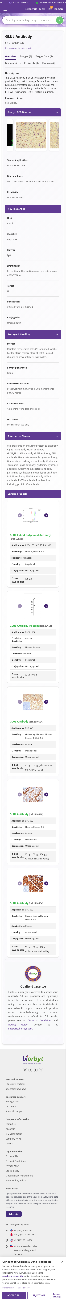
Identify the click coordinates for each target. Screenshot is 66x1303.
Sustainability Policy (16, 1180)
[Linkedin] (25, 1070)
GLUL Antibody (19, 721)
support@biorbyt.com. (20, 1028)
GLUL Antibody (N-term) (25, 625)
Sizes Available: (18, 580)
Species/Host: (18, 558)
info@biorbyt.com (19, 1224)
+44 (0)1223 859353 (24, 1234)
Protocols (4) (31, 63)
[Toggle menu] (5, 9)
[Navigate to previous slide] (20, 515)
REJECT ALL (39, 1295)
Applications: (18, 545)
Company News (13, 1138)
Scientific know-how (16, 1089)
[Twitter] (30, 1070)
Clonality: (16, 564)
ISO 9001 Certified (19, 3)
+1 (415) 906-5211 (23, 1230)
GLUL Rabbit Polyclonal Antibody (30, 535)
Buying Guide (18, 1024)
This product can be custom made (18, 48)
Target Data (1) (44, 56)
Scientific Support (14, 1111)
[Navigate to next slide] (46, 515)
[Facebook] (36, 1070)
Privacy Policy (12, 1166)
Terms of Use (12, 1156)
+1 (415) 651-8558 (23, 1240)
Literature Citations (15, 1084)
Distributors (12, 1106)
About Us (10, 1129)
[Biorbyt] (33, 1059)
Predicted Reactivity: (17, 639)
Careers (9, 1143)
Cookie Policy (12, 1171)
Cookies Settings (56, 1295)
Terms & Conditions (40, 1020)
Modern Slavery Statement (19, 1175)
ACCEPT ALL (14, 1295)
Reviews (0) (48, 63)
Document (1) (13, 63)
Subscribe (14, 1214)
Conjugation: (18, 570)
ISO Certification (14, 1133)
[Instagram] (41, 1070)
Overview (10, 56)
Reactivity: (17, 551)
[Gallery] (33, 135)
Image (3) (26, 56)
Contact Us (11, 1124)
